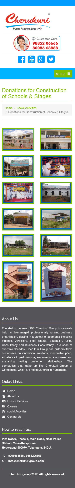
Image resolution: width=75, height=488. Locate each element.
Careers (12, 406)
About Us (13, 396)
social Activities (17, 411)
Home (8, 108)
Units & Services (17, 401)
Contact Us (14, 416)
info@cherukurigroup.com (26, 461)
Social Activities (27, 108)
